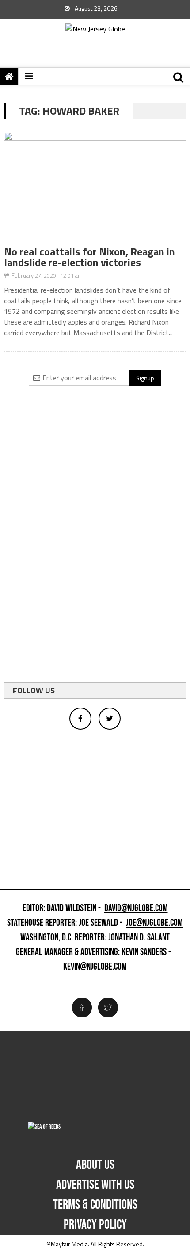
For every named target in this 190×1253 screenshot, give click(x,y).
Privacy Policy (95, 1225)
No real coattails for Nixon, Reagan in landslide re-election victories (89, 257)
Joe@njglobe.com (154, 923)
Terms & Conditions (95, 1205)
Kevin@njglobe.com (95, 967)
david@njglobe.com (136, 908)
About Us (95, 1165)
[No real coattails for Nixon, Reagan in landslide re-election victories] (95, 189)
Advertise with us (95, 1185)
